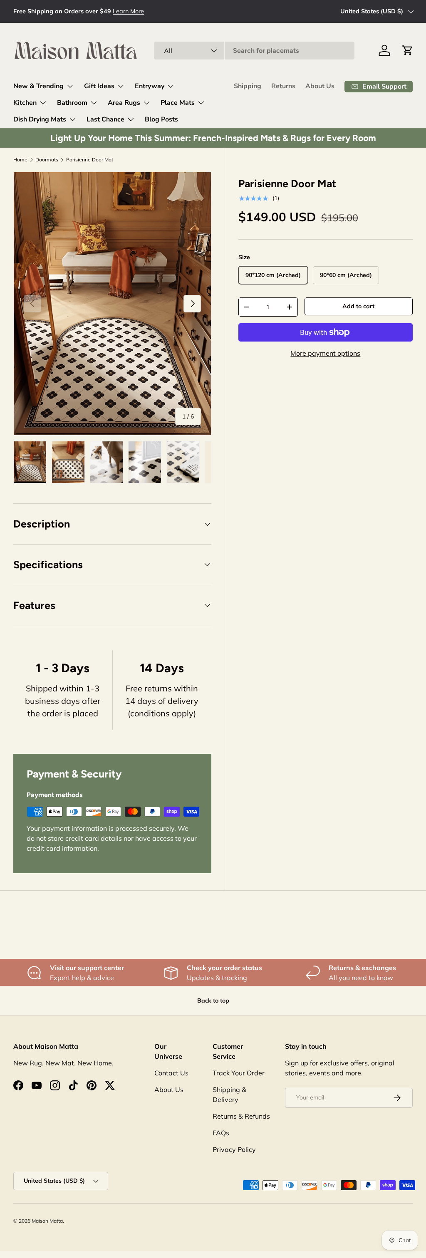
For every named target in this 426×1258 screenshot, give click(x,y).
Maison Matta (47, 1221)
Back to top (213, 1000)
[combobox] (254, 50)
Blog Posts (161, 119)
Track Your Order (239, 1073)
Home (20, 159)
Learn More (128, 11)
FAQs (221, 1133)
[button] (408, 50)
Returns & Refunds (241, 1116)
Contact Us (171, 1073)
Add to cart (358, 306)
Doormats (46, 159)
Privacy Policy (234, 1149)
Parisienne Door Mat (89, 159)
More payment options (325, 353)
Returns (283, 86)
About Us (319, 86)
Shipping (247, 86)
